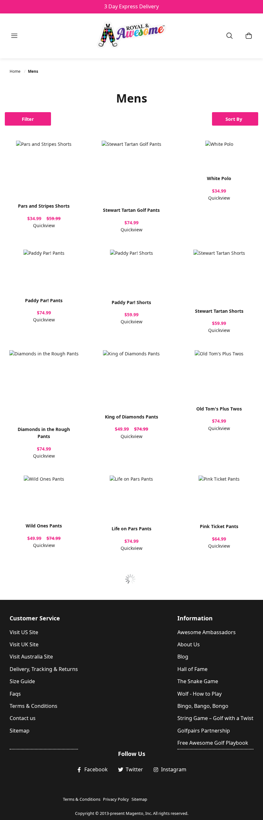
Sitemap (20, 730)
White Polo (219, 178)
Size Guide (22, 681)
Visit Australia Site (31, 656)
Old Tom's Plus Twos (219, 409)
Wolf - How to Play (199, 693)
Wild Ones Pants (44, 526)
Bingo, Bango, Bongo (202, 705)
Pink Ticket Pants (219, 526)
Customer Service (35, 618)
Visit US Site (24, 632)
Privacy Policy (116, 799)
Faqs (15, 693)
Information (195, 618)
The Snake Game (197, 681)
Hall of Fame (192, 669)
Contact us (23, 718)
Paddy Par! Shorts (131, 302)
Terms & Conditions (33, 705)
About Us (188, 644)
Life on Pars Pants (131, 529)
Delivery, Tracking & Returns (44, 669)
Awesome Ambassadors (206, 632)
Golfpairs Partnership (203, 730)
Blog (182, 656)
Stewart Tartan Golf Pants (131, 210)
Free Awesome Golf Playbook (212, 742)
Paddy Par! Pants (44, 300)
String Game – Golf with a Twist (215, 718)
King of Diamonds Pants (131, 417)
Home (15, 71)
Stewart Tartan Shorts (219, 311)
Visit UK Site (24, 644)
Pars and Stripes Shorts (44, 206)
